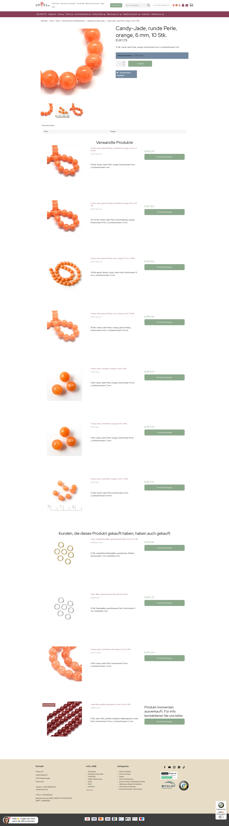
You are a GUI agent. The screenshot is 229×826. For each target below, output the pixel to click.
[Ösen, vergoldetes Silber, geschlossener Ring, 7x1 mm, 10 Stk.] (64, 560)
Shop (102, 4)
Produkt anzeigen (164, 157)
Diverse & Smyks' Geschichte (130, 789)
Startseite (56, 4)
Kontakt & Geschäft (68, 4)
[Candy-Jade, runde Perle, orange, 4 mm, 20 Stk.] (64, 500)
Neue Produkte (125, 771)
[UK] (179, 5)
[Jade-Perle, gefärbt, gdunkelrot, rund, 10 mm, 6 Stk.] (64, 725)
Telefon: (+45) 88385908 (46, 787)
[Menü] (218, 802)
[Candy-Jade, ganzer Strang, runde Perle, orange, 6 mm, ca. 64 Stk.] (64, 169)
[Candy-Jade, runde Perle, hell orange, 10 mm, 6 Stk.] (64, 670)
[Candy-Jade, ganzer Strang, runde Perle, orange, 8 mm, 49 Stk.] (64, 224)
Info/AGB (80, 4)
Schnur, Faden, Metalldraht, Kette (132, 781)
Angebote (52, 14)
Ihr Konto (91, 787)
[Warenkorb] (191, 5)
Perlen (121, 776)
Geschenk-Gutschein (127, 787)
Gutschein (146, 14)
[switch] (221, 816)
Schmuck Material (126, 779)
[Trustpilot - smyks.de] (168, 775)
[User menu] (183, 5)
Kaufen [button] (141, 63)
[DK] (173, 5)
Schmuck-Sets (124, 774)
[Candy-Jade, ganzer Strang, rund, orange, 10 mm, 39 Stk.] (64, 279)
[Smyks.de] (42, 5)
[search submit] (148, 5)
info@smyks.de (42, 789)
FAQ (53, 7)
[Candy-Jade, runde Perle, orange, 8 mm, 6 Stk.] (64, 444)
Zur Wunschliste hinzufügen (124, 74)
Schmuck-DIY (116, 5)
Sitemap (89, 790)
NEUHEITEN (41, 14)
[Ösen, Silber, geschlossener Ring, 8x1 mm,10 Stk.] (64, 615)
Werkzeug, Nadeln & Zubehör (130, 784)
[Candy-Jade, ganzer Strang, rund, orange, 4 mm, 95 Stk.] (64, 334)
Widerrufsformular (92, 4)
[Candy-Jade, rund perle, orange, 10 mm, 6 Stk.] (64, 389)
